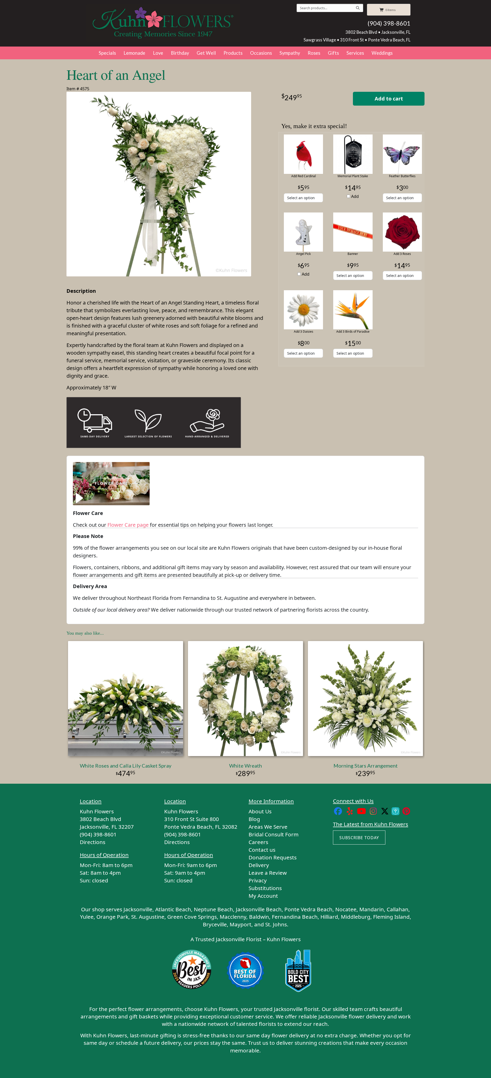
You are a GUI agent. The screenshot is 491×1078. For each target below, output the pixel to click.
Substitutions (265, 888)
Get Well (206, 53)
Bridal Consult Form (273, 834)
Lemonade (134, 53)
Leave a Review (268, 872)
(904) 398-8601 (388, 23)
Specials (107, 53)
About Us (260, 811)
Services (355, 53)
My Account (263, 895)
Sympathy (290, 53)
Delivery (259, 865)
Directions (92, 842)
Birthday (180, 53)
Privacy (258, 880)
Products (233, 53)
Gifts (333, 53)
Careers (258, 842)
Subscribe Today (359, 837)
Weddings (382, 53)
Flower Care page (128, 524)
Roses (314, 53)
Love (158, 53)
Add (354, 196)
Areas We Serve (268, 826)
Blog (254, 819)
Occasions (261, 53)
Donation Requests (273, 857)
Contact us (262, 849)
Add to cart (389, 98)
